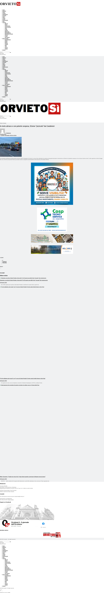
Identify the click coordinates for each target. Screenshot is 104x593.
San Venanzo (7, 37)
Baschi (6, 24)
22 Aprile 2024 (3, 134)
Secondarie (7, 135)
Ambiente (4, 11)
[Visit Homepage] (30, 114)
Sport (3, 21)
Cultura (3, 12)
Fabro (6, 28)
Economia (4, 15)
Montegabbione (8, 32)
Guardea (6, 30)
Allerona (6, 23)
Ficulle (6, 29)
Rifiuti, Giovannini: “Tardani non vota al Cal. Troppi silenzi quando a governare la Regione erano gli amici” (22, 476)
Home (3, 9)
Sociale (3, 19)
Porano (6, 36)
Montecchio (7, 31)
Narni (6, 45)
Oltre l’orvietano (5, 38)
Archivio (3, 50)
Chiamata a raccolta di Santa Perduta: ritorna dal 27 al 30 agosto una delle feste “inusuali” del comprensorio (24, 280)
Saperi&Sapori (5, 14)
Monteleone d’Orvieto (9, 34)
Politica (3, 18)
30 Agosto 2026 (3, 282)
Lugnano (6, 44)
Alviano (6, 40)
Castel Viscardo (8, 27)
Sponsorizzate (5, 20)
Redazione (8, 133)
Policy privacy (11, 499)
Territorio (4, 22)
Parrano (6, 35)
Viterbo (6, 48)
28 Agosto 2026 (3, 380)
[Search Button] (10, 52)
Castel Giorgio (7, 26)
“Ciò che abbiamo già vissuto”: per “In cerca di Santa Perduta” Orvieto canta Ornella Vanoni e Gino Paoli (22, 378)
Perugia (6, 47)
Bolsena (6, 43)
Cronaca (3, 13)
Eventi (3, 16)
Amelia (6, 42)
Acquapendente (8, 39)
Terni (6, 46)
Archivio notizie (13, 135)
